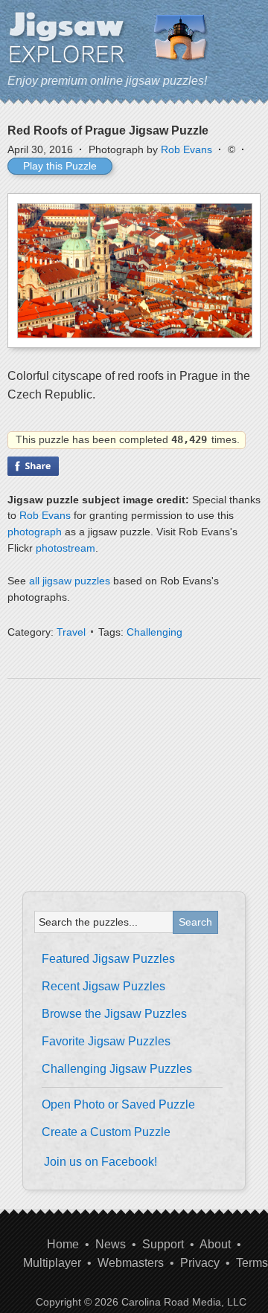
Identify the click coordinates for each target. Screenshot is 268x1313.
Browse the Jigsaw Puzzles (114, 1013)
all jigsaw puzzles (69, 581)
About (215, 1244)
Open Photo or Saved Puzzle (118, 1104)
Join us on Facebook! (100, 1161)
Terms (252, 1262)
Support (163, 1244)
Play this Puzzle (60, 166)
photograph (34, 532)
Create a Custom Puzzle (106, 1132)
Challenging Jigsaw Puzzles (117, 1068)
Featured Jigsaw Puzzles (108, 958)
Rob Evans (186, 149)
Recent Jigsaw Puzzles (103, 986)
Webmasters (131, 1262)
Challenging (154, 632)
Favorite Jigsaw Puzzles (106, 1041)
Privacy (200, 1262)
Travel (71, 632)
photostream (65, 548)
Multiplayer (52, 1262)
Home (63, 1244)
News (110, 1244)
